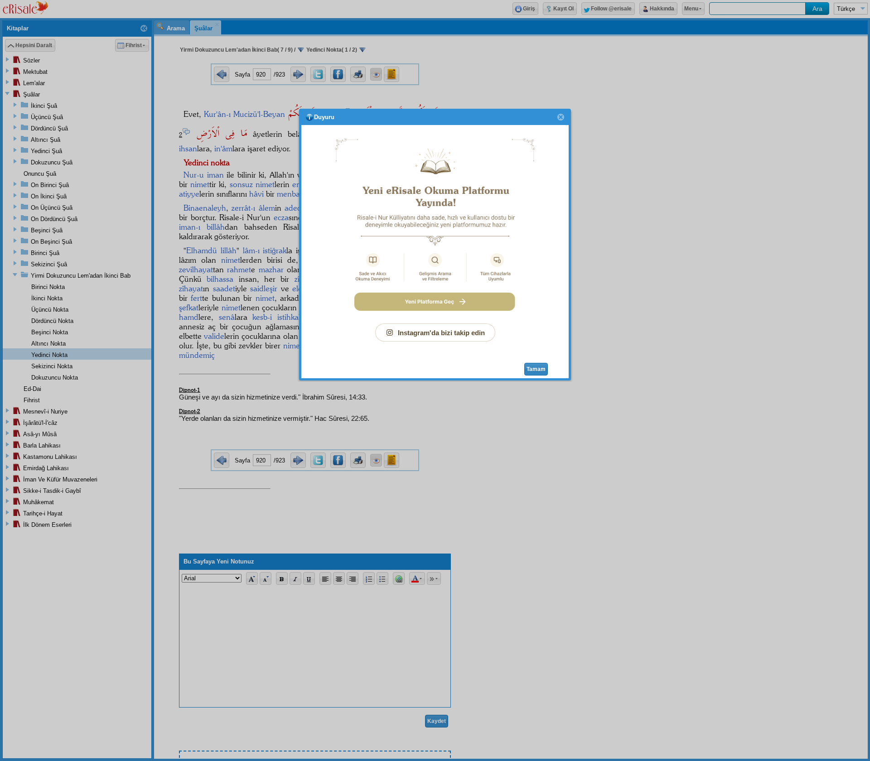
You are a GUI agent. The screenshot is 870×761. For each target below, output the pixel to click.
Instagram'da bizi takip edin (441, 333)
